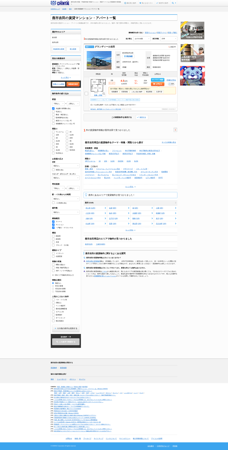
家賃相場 (63, 368)
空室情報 (124, 92)
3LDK (136, 161)
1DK (105, 161)
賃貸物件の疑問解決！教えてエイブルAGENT (67, 408)
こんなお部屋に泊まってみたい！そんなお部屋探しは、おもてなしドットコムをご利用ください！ (83, 399)
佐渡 (112, 208)
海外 (52, 379)
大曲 (89, 218)
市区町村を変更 (58, 49)
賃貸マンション (150, 32)
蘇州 (73, 393)
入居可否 (159, 92)
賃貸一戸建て (172, 32)
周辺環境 (149, 92)
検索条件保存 (73, 84)
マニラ (141, 393)
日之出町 (161, 224)
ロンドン (82, 379)
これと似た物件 (136, 92)
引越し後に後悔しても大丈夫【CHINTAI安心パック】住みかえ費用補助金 (75, 420)
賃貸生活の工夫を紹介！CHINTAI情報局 (66, 411)
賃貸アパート (162, 32)
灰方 (159, 218)
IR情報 (175, 446)
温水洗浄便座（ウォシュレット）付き (98, 172)
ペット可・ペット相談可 (122, 177)
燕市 (89, 203)
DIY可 (160, 177)
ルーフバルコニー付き (93, 177)
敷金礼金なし (89, 150)
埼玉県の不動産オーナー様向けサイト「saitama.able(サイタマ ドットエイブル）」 (78, 402)
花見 (112, 224)
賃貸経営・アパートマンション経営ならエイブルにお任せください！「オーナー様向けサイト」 (82, 424)
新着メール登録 (58, 84)
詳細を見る (171, 80)
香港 (55, 393)
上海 (68, 393)
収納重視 (164, 172)
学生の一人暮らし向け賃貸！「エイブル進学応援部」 (70, 404)
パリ (121, 393)
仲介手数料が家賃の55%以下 (149, 150)
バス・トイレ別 (141, 169)
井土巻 (90, 208)
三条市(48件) (100, 244)
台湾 (60, 393)
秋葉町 (160, 213)
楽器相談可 (138, 177)
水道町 (136, 213)
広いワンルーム (103, 175)
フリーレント (117, 150)
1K (100, 161)
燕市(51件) (89, 244)
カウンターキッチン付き (149, 172)
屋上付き (107, 177)
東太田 (136, 224)
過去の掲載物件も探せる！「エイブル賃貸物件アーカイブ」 (72, 406)
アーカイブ (87, 438)
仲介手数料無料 (130, 150)
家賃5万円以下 (128, 153)
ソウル (92, 393)
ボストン (73, 379)
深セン (78, 393)
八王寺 (90, 213)
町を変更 (73, 49)
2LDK (129, 161)
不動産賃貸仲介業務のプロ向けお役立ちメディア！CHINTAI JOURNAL (75, 417)
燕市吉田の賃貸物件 (93, 261)
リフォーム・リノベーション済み (108, 169)
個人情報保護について (141, 438)
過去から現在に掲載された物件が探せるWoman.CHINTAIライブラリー (75, 415)
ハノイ (136, 393)
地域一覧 (78, 438)
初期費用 (114, 92)
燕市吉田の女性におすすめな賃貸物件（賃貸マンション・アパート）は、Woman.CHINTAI (81, 388)
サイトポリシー (124, 438)
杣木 (112, 213)
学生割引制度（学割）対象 (145, 153)
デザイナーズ (128, 169)
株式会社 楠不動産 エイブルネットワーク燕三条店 (106, 109)
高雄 (64, 393)
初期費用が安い (103, 150)
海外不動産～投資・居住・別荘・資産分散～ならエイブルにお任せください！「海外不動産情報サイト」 (85, 395)
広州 (83, 393)
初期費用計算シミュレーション (105, 276)
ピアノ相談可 (150, 177)
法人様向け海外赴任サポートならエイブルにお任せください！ (72, 397)
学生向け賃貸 (78, 386)
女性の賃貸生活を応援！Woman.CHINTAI (66, 413)
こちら (104, 271)
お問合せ (69, 438)
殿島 (136, 218)
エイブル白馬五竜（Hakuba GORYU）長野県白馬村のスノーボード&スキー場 (77, 422)
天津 (87, 393)
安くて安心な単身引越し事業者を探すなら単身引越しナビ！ (72, 426)
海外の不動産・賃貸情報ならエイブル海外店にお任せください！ (73, 391)
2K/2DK (120, 161)
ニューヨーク (61, 379)
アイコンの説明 (156, 438)
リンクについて (111, 438)
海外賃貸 (84, 386)
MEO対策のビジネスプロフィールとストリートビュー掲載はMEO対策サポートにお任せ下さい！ (82, 431)
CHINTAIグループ (163, 446)
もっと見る (65, 77)
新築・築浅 (89, 169)
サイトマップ (98, 438)
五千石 (113, 218)
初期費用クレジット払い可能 (95, 153)
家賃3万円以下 (114, 153)
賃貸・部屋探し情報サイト (65, 386)
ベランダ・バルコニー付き (148, 175)
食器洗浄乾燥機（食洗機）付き (126, 172)
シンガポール (128, 393)
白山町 (90, 224)
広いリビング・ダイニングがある (124, 175)
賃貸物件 (54, 368)
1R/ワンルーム (90, 161)
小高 (159, 208)
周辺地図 (129, 56)
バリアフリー (89, 175)
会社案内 (151, 446)
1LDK (112, 161)
